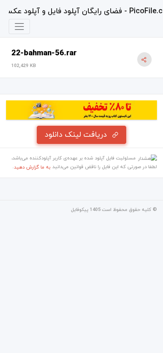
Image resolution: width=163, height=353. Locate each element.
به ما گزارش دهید (32, 167)
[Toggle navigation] (19, 26)
